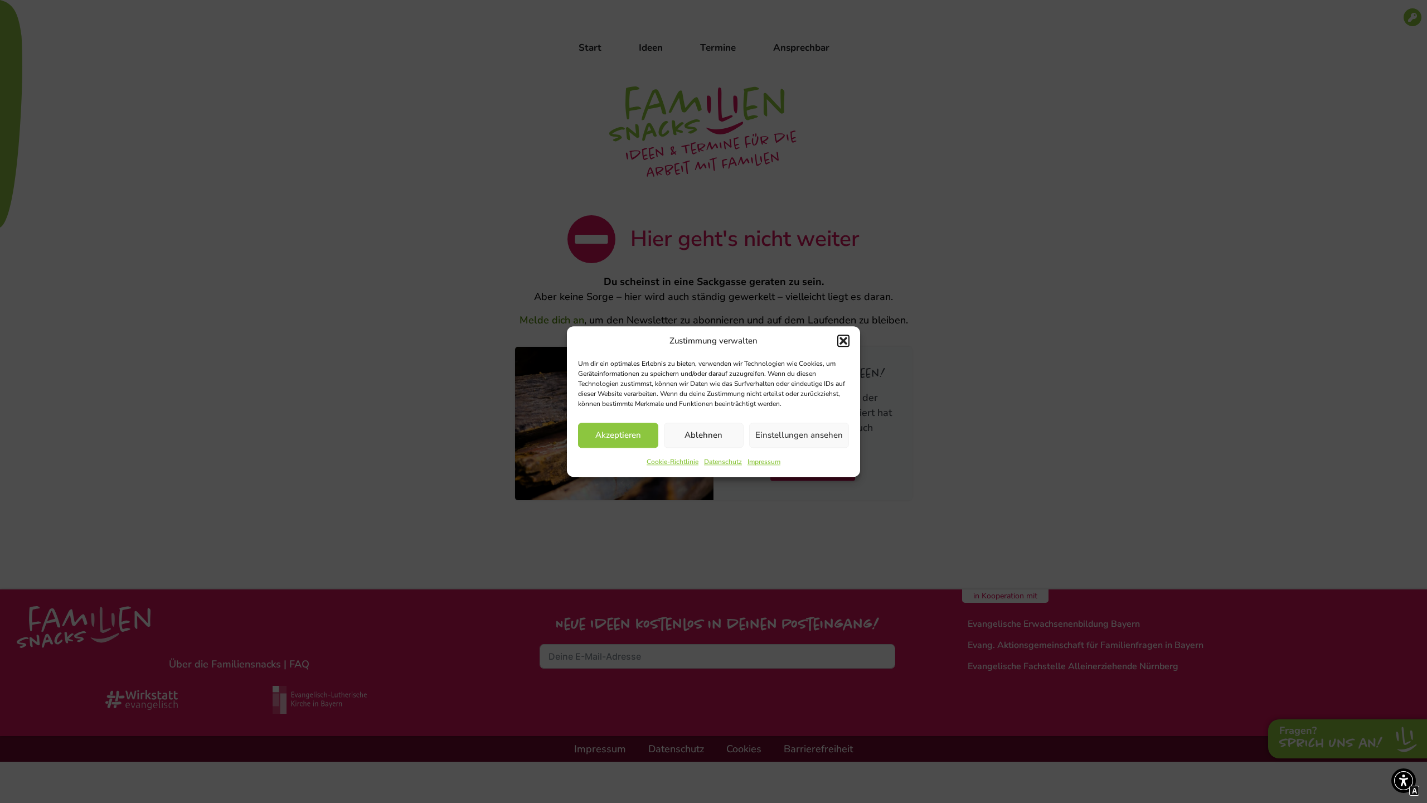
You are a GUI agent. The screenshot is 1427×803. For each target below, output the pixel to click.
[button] (843, 341)
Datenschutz (723, 461)
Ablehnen (703, 435)
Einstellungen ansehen (799, 435)
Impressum (764, 461)
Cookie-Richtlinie (672, 461)
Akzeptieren (618, 435)
